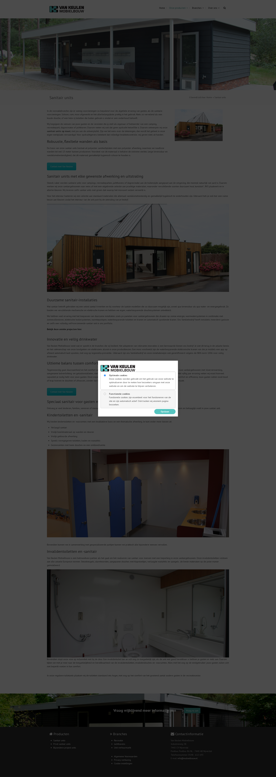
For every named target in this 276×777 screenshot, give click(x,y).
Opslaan (165, 411)
